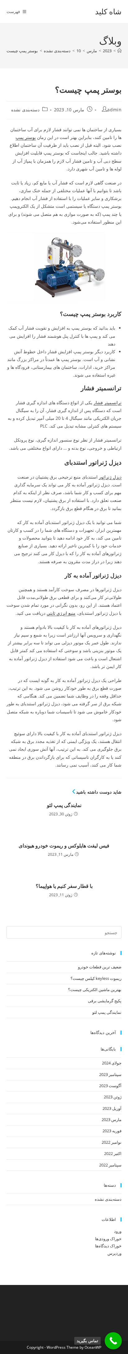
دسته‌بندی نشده (25, 110)
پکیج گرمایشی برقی (104, 1001)
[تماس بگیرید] (113, 1340)
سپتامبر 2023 (110, 1074)
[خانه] (119, 50)
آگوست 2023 (110, 1085)
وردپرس (114, 1253)
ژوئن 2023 (112, 1097)
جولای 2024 (111, 1063)
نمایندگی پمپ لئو (64, 805)
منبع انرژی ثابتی (61, 613)
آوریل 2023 (112, 1108)
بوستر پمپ (26, 137)
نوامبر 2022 (111, 1142)
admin (114, 110)
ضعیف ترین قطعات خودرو (99, 967)
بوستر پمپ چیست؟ (21, 50)
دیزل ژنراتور (110, 477)
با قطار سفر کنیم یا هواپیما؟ (64, 886)
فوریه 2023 (112, 1131)
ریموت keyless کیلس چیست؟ (96, 978)
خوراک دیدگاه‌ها (108, 1246)
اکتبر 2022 (112, 1153)
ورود (117, 1231)
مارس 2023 (111, 1119)
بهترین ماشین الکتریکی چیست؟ (94, 989)
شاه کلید (108, 11)
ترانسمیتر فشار (107, 403)
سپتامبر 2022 (110, 1165)
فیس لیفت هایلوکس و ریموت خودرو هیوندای (64, 845)
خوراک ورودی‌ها (108, 1238)
